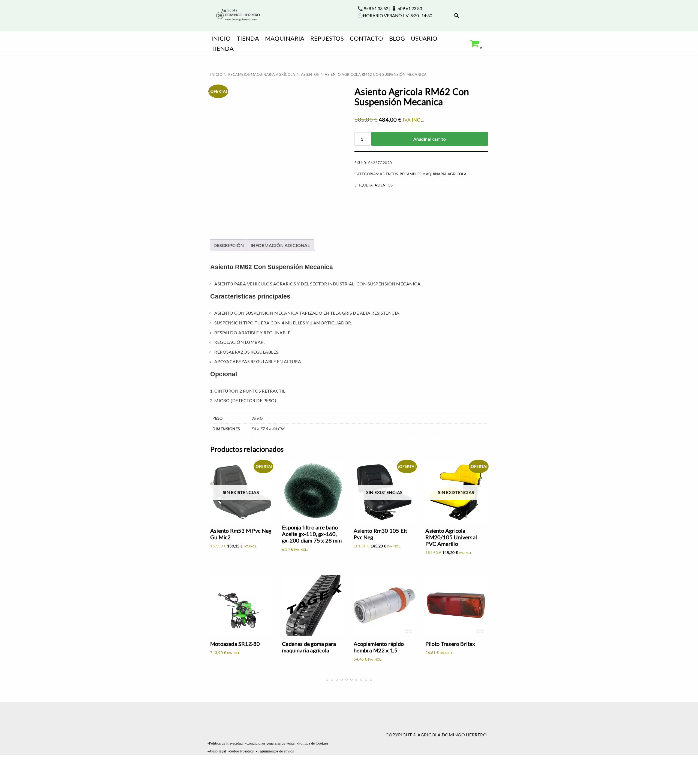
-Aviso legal (216, 751)
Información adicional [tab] (280, 245)
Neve (10, 761)
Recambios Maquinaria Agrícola (261, 74)
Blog (397, 38)
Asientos (310, 74)
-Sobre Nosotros (241, 751)
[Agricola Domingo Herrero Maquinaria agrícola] (237, 15)
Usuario (424, 38)
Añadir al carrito (429, 138)
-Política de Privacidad (225, 743)
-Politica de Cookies (312, 743)
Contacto (366, 38)
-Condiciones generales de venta (269, 743)
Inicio (221, 38)
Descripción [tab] (228, 245)
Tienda (248, 38)
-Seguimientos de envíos (275, 751)
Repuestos (327, 38)
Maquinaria (284, 38)
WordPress (83, 761)
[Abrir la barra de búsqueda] (456, 15)
